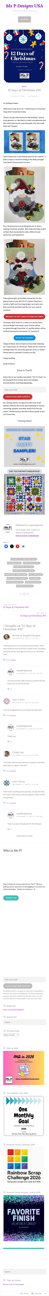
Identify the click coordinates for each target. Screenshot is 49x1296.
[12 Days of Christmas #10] (24, 56)
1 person (13, 660)
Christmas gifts (31, 563)
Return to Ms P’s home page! (13, 1284)
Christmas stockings (24, 571)
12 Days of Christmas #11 (33, 614)
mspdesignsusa (32, 96)
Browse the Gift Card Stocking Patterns (24, 317)
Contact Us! (11, 898)
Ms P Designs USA (24, 6)
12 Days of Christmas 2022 (23, 559)
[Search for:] (24, 1022)
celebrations (14, 563)
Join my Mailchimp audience (17, 397)
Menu (25, 19)
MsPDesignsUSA (33, 582)
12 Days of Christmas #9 (15, 606)
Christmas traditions (15, 574)
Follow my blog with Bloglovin (13, 1010)
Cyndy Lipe (18, 752)
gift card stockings (17, 578)
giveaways (35, 578)
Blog (24, 86)
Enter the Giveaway (24, 338)
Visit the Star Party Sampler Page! (24, 471)
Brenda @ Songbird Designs (26, 635)
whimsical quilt (24, 586)
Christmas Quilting (23, 567)
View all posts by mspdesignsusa (27, 535)
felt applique (36, 574)
